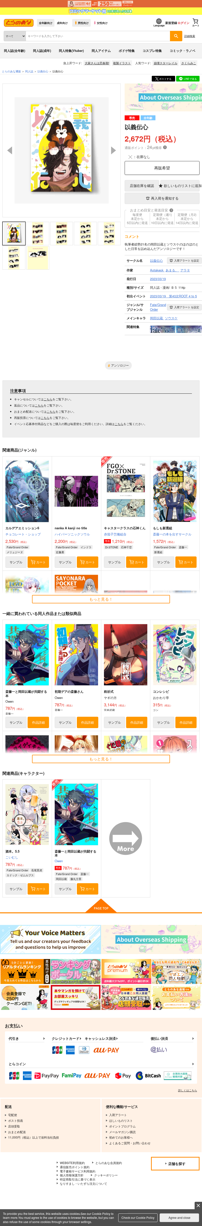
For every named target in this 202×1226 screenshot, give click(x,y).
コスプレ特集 (152, 50)
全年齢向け (45, 23)
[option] (62, 150)
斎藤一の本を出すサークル (172, 534)
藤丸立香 (75, 879)
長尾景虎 (36, 870)
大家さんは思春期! (97, 63)
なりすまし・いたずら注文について (83, 1183)
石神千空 (126, 547)
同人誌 (29, 71)
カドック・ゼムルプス (20, 875)
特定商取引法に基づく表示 (77, 1179)
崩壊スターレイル (165, 63)
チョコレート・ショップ (23, 534)
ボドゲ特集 (127, 50)
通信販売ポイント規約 (74, 1167)
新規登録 (171, 22)
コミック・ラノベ (182, 50)
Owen (59, 860)
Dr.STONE (111, 547)
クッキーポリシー (106, 1175)
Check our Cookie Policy (137, 1217)
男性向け (83, 23)
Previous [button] (10, 150)
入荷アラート (186, 260)
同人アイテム (101, 50)
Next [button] (113, 150)
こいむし (11, 857)
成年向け (62, 23)
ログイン (183, 22)
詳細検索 (189, 36)
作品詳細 (38, 722)
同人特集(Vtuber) (71, 50)
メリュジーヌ (15, 552)
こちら (48, 399)
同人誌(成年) (42, 50)
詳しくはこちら (187, 1090)
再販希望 (162, 168)
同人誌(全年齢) (14, 50)
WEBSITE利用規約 (72, 1163)
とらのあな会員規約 (108, 1163)
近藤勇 (60, 552)
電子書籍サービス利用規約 (77, 1171)
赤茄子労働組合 (115, 534)
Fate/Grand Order (17, 547)
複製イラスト (122, 63)
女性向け (102, 23)
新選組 (158, 552)
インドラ (86, 547)
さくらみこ (188, 63)
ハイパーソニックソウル (72, 534)
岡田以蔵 (61, 879)
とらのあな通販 (11, 71)
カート (41, 562)
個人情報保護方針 (72, 1175)
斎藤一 (183, 547)
